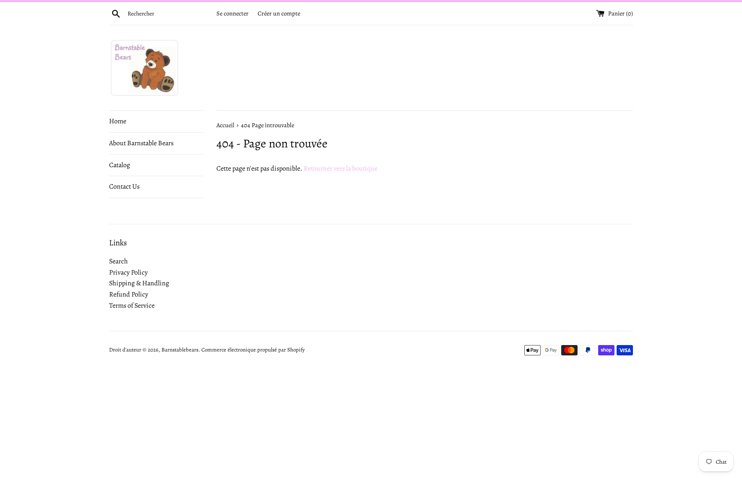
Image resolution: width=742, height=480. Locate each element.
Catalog (119, 165)
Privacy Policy (128, 272)
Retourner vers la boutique (340, 168)
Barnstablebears (179, 349)
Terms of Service (132, 305)
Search (118, 261)
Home (117, 121)
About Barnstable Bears (141, 143)
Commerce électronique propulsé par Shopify (253, 349)
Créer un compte (279, 13)
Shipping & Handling (139, 283)
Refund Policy (128, 294)
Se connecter (232, 13)
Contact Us (124, 186)
